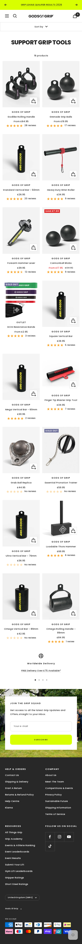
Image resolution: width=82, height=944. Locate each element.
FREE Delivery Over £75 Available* (41, 670)
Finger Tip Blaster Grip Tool (61, 400)
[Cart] (75, 16)
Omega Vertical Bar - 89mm (21, 629)
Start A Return (13, 788)
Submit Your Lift (14, 864)
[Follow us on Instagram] (59, 837)
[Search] (15, 16)
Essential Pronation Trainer (61, 482)
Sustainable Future (56, 801)
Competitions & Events (59, 788)
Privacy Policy (53, 794)
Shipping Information (58, 807)
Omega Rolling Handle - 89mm (61, 630)
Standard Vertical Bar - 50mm (21, 190)
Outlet (21, 322)
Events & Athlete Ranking (20, 845)
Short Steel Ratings (16, 884)
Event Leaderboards (17, 851)
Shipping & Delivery (16, 781)
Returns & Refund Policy (19, 794)
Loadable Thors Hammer (61, 546)
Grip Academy (13, 838)
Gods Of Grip (21, 112)
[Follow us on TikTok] (50, 846)
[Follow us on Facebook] (50, 837)
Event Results (13, 858)
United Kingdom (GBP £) (20, 897)
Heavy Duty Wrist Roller (61, 190)
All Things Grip (13, 832)
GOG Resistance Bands (21, 327)
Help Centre (12, 801)
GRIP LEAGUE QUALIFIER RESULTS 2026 (41, 4)
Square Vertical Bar (61, 336)
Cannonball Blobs (61, 263)
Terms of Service (55, 814)
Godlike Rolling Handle (21, 116)
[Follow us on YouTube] (69, 837)
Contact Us (12, 775)
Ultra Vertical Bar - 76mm (21, 555)
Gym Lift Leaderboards (19, 871)
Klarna (9, 807)
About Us (50, 775)
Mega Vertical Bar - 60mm (21, 409)
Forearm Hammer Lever (21, 263)
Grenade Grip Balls (61, 116)
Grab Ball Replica (21, 482)
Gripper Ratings (14, 877)
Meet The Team (54, 781)
